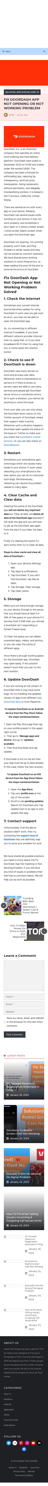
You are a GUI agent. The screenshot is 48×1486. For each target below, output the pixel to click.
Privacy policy (19, 1471)
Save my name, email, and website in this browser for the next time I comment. (25, 1022)
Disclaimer (23, 1467)
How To (35, 92)
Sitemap (31, 1471)
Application (23, 92)
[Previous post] (3, 905)
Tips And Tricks (11, 1420)
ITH (12, 115)
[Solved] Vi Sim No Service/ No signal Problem (34, 1288)
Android (7, 1404)
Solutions (8, 1399)
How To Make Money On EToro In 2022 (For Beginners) (17, 931)
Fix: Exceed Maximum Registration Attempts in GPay (22, 1087)
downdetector (11, 445)
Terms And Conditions (24, 1475)
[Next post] (44, 931)
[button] (44, 51)
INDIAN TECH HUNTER (27, 1461)
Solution (10, 92)
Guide (6, 1414)
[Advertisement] (24, 24)
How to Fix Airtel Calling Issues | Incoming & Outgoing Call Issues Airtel (24, 1217)
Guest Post (34, 1467)
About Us (13, 1467)
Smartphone (9, 1425)
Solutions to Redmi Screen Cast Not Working (34, 1264)
